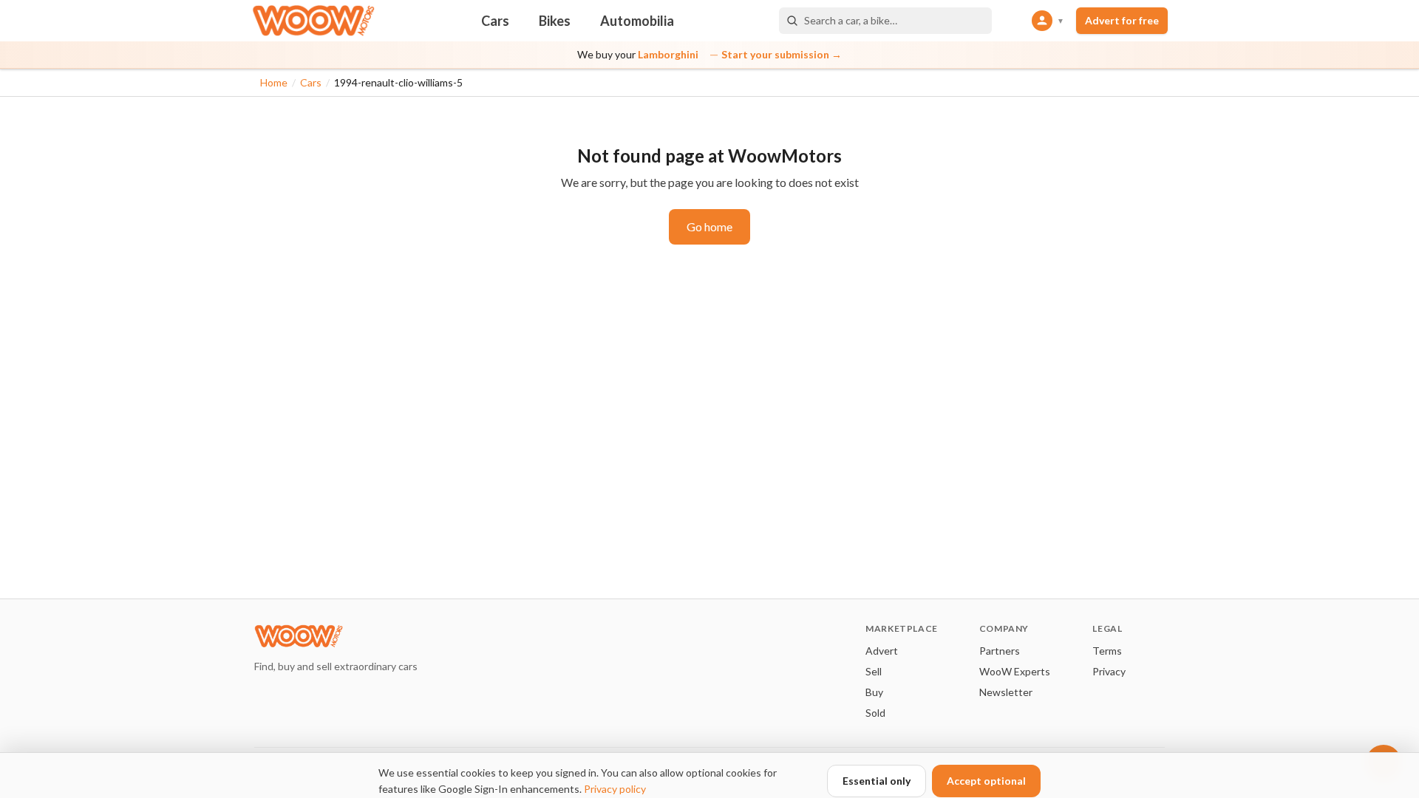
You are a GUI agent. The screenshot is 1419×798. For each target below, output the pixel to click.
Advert (881, 650)
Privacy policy (615, 788)
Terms (1107, 650)
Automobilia (637, 21)
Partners (999, 650)
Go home (709, 226)
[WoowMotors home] (313, 20)
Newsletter (1005, 692)
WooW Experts (1014, 671)
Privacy (1109, 671)
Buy (874, 692)
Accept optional (986, 780)
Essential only (877, 780)
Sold (875, 712)
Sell (873, 671)
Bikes (555, 21)
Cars (495, 21)
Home (273, 82)
